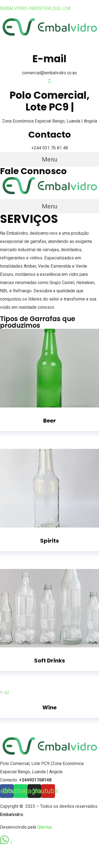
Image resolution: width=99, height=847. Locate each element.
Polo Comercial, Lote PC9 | (26, 763)
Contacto (49, 134)
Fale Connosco (33, 171)
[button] (49, 159)
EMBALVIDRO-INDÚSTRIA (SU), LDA (35, 8)
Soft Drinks (49, 660)
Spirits (49, 541)
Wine (49, 707)
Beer (49, 420)
